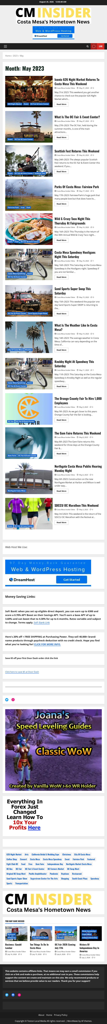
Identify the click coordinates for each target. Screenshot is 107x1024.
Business (11, 934)
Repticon (65, 873)
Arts (26, 854)
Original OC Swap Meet (16, 873)
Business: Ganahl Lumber (13, 946)
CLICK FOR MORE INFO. (47, 644)
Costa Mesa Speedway (16, 273)
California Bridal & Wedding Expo (45, 854)
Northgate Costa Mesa (16, 491)
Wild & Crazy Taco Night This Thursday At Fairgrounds (29, 229)
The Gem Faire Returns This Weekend (29, 443)
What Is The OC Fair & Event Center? (29, 127)
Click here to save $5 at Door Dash (22, 671)
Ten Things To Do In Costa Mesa (39, 946)
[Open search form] (88, 46)
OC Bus (10, 868)
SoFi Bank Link (42, 622)
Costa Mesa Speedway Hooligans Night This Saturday (29, 264)
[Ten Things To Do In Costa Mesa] (41, 933)
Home (49, 1015)
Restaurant (77, 873)
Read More (62, 105)
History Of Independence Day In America (89, 948)
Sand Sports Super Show (37, 313)
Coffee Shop (12, 859)
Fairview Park (13, 207)
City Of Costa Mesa (15, 350)
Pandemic (54, 873)
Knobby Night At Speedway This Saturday (29, 374)
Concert (23, 859)
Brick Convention (89, 931)
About (41, 1015)
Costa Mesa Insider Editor (66, 88)
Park (28, 207)
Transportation (21, 883)
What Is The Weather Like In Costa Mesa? (29, 337)
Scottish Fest (40, 173)
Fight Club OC (12, 864)
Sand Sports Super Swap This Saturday (29, 301)
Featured (91, 859)
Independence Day (55, 864)
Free (22, 207)
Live (100, 46)
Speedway (95, 878)
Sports (9, 883)
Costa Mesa (35, 859)
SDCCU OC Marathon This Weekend (29, 513)
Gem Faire (12, 455)
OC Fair (11, 421)
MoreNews (72, 1021)
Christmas (66, 854)
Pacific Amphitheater (38, 873)
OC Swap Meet (73, 868)
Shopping (65, 878)
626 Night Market (15, 104)
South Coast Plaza (79, 878)
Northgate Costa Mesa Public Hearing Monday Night (29, 478)
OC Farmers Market (56, 868)
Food (17, 242)
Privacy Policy (60, 1015)
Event (26, 104)
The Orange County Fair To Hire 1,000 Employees (29, 409)
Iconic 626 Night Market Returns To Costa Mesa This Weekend (29, 91)
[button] (5, 46)
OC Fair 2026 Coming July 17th (65, 946)
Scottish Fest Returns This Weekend (29, 161)
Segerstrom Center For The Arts (44, 878)
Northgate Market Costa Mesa (78, 864)
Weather (28, 350)
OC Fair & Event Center (40, 104)
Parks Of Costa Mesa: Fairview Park (29, 195)
